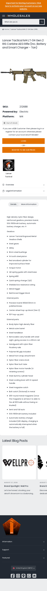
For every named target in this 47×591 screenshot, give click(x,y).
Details (13, 204)
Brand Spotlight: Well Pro (16, 486)
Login (23, 141)
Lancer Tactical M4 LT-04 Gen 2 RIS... (25, 29)
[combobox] (23, 22)
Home (6, 29)
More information (28, 204)
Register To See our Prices (23, 150)
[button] (3, 15)
